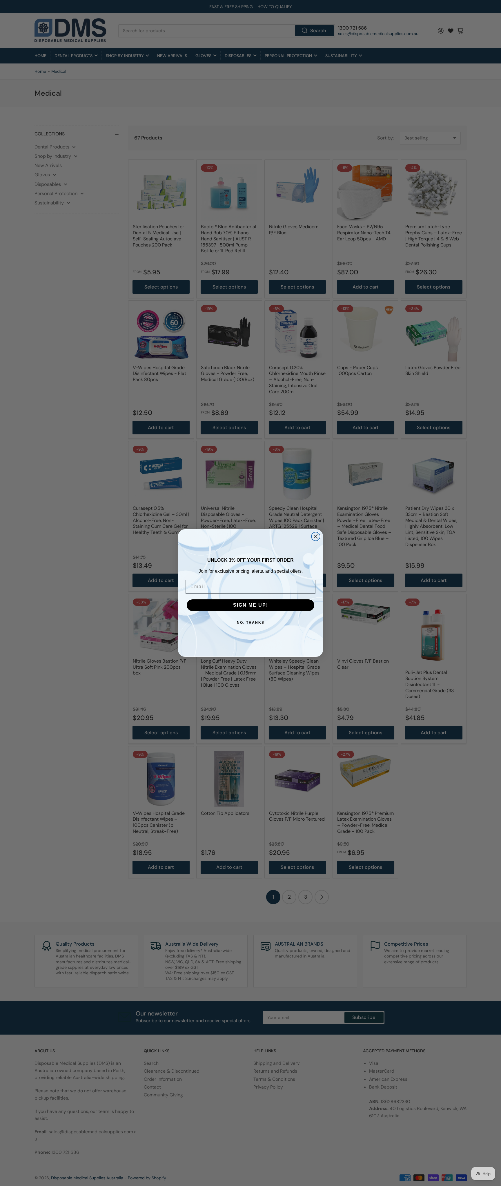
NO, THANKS (250, 623)
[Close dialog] (315, 536)
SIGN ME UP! (250, 605)
